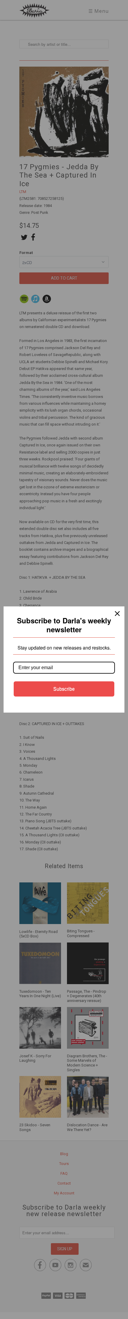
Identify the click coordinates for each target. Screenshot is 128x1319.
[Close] (117, 613)
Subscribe (64, 688)
